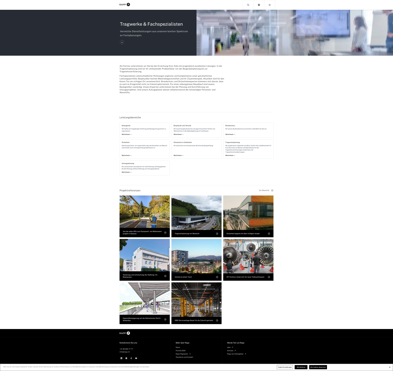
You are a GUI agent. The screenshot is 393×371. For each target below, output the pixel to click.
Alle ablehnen (301, 367)
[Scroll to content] (122, 42)
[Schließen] (389, 367)
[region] (196, 367)
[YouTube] (136, 358)
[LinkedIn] (121, 358)
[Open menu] (269, 5)
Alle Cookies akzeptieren (318, 367)
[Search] (248, 5)
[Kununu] (126, 358)
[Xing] (131, 358)
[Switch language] (259, 5)
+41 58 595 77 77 (126, 349)
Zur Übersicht (264, 190)
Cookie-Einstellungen (285, 367)
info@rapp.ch (125, 352)
